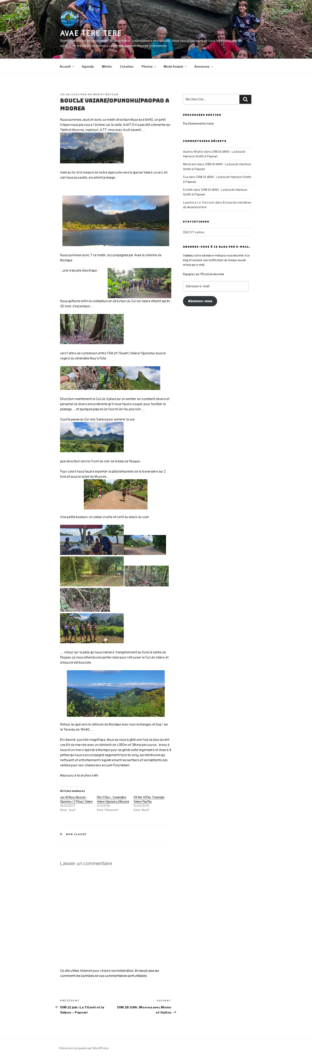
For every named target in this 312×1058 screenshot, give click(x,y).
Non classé (76, 834)
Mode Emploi (173, 66)
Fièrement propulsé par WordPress (84, 1048)
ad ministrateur (103, 94)
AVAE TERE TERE (91, 33)
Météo (107, 66)
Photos (147, 66)
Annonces (201, 66)
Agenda (88, 66)
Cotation (127, 66)
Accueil (65, 66)
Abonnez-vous (200, 301)
